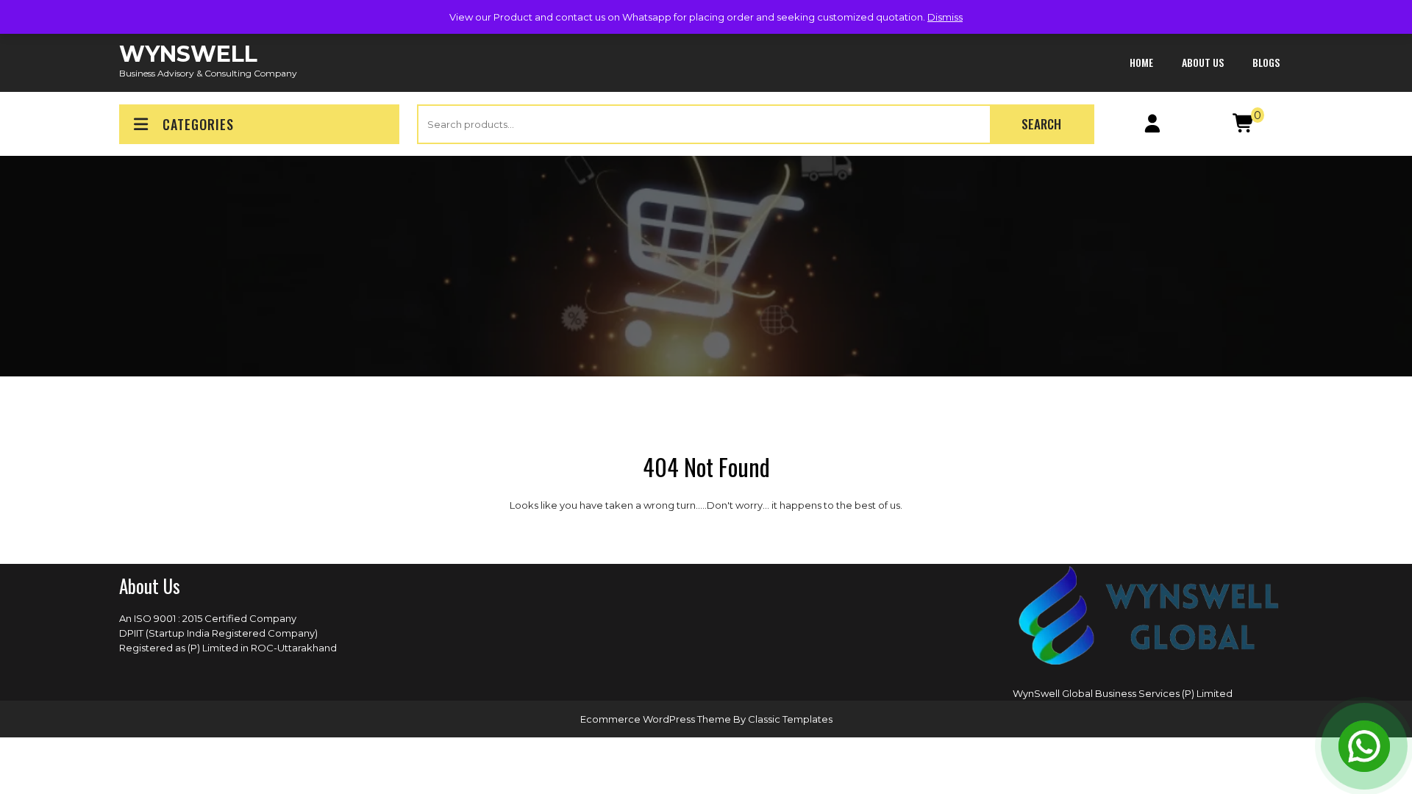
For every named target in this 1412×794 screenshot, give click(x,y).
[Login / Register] (1152, 126)
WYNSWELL (188, 54)
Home (1141, 62)
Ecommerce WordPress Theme (656, 719)
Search (1041, 124)
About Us (1203, 62)
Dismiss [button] (945, 17)
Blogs (1266, 62)
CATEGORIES (198, 124)
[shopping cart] (1244, 126)
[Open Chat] (1364, 746)
